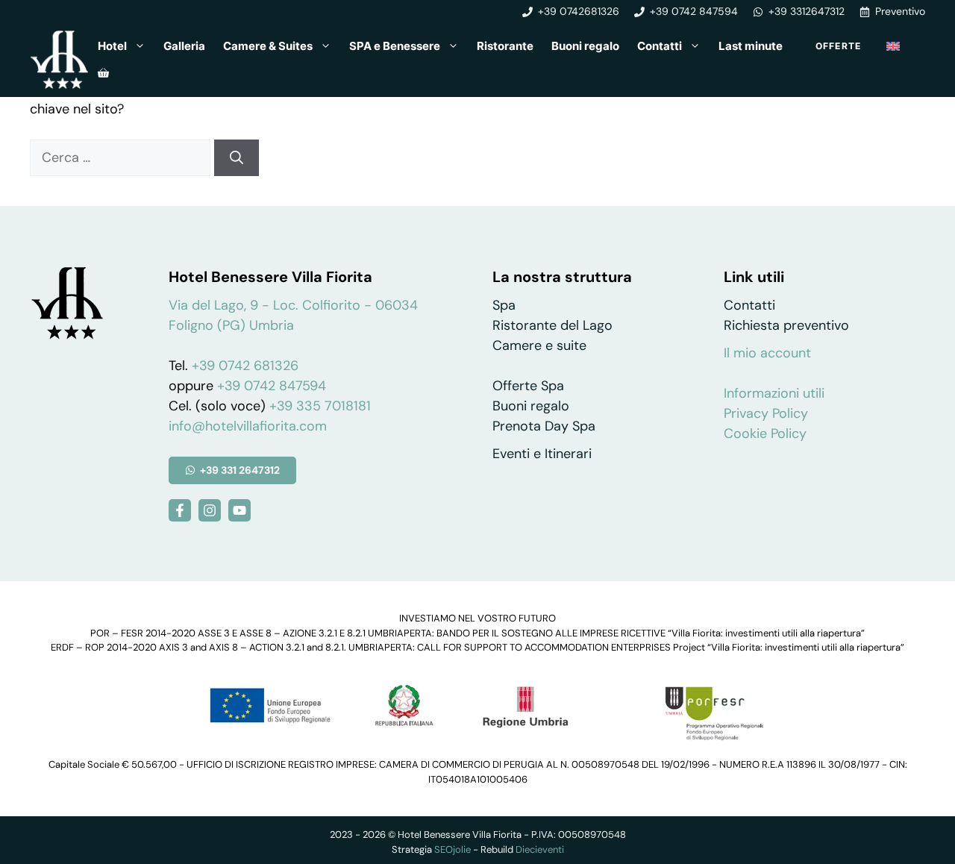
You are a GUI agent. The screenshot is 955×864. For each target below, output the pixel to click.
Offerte (838, 45)
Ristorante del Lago (552, 325)
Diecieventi (540, 849)
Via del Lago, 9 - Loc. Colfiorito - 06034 (293, 305)
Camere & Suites (268, 46)
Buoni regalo (585, 46)
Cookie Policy (765, 433)
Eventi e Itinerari (542, 454)
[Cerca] (236, 158)
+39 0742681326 (578, 11)
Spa (504, 305)
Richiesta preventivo (786, 325)
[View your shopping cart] (103, 73)
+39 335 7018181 (320, 406)
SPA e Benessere (394, 46)
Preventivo (900, 11)
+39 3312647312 (806, 11)
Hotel (112, 46)
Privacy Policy (766, 413)
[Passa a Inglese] (893, 46)
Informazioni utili (774, 393)
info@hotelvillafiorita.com (248, 426)
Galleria (184, 46)
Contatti (659, 46)
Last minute (750, 46)
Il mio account (767, 353)
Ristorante (505, 46)
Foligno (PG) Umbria (231, 325)
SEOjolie (452, 849)
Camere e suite (539, 345)
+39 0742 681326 (245, 366)
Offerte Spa (528, 386)
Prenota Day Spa (543, 426)
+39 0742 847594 (694, 11)
